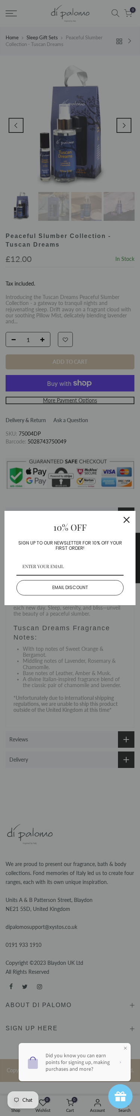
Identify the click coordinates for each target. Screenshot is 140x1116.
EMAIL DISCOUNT (70, 587)
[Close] (127, 520)
